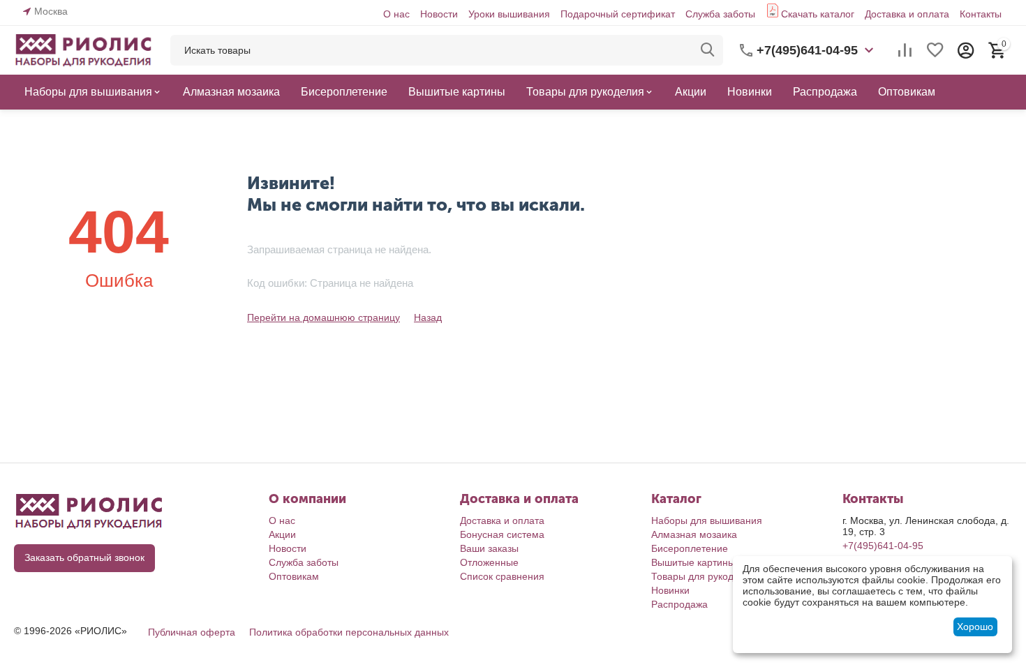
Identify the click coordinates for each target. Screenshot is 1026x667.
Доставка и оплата (907, 14)
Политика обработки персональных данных (349, 632)
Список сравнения (502, 576)
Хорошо (975, 626)
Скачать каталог (817, 14)
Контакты (981, 14)
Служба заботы (720, 14)
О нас (396, 14)
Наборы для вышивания (706, 520)
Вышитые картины (693, 562)
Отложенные (489, 562)
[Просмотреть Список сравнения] (904, 50)
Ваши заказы (489, 548)
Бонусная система (502, 534)
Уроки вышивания (509, 14)
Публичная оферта (191, 632)
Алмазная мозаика (694, 534)
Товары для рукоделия (703, 576)
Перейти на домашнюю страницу (323, 317)
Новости (439, 14)
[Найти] (707, 50)
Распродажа (679, 604)
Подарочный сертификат (617, 14)
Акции (282, 534)
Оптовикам (294, 576)
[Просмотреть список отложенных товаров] (935, 50)
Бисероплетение (689, 548)
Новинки (670, 590)
